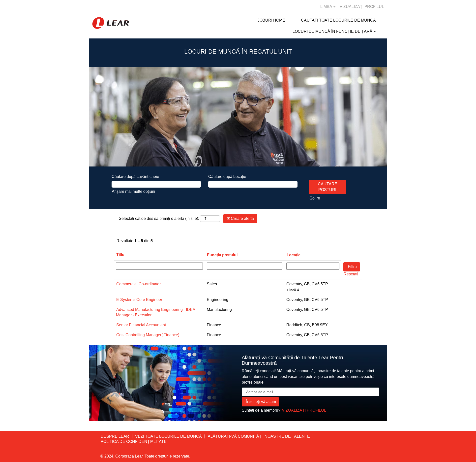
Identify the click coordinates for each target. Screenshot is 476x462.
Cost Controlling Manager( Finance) (147, 335)
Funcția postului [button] (222, 255)
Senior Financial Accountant (141, 325)
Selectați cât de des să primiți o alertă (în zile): (159, 218)
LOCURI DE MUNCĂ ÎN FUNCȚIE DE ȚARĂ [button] (333, 31)
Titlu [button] (120, 255)
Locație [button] (293, 255)
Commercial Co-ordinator (138, 284)
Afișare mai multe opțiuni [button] (133, 191)
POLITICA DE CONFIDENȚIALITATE (134, 441)
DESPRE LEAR (115, 436)
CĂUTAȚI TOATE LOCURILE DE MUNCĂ (338, 20)
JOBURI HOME (271, 20)
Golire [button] (314, 198)
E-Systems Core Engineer (139, 299)
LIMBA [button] (326, 6)
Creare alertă (242, 218)
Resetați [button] (351, 274)
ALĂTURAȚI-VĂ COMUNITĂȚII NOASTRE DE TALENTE (259, 436)
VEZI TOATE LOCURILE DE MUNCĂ (168, 436)
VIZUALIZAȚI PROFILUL (362, 6)
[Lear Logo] (110, 23)
